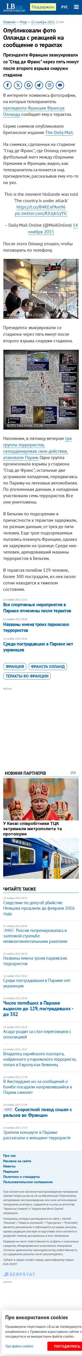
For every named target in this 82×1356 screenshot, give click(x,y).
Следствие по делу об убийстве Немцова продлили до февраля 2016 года (38, 908)
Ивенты (9, 1166)
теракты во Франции (27, 676)
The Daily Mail (59, 132)
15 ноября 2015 (42, 22)
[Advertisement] (41, 722)
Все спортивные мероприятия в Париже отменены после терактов (37, 607)
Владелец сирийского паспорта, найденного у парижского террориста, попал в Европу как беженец (39, 1059)
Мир (23, 22)
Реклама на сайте (17, 1161)
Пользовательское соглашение (28, 1182)
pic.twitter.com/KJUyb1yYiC (41, 213)
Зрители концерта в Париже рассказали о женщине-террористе (37, 1135)
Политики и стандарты (21, 1176)
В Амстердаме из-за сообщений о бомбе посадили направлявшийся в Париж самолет (37, 1086)
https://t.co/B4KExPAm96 (41, 207)
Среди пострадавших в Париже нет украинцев (38, 647)
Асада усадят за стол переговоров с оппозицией (37, 1034)
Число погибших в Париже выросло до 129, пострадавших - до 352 (38, 1009)
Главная (9, 22)
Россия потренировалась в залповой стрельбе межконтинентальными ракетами (35, 935)
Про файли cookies (19, 1346)
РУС (64, 7)
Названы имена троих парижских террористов (36, 627)
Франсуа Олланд (48, 666)
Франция (15, 666)
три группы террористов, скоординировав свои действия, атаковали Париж (37, 447)
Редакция (10, 1171)
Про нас (9, 1155)
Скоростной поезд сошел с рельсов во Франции (37, 1112)
